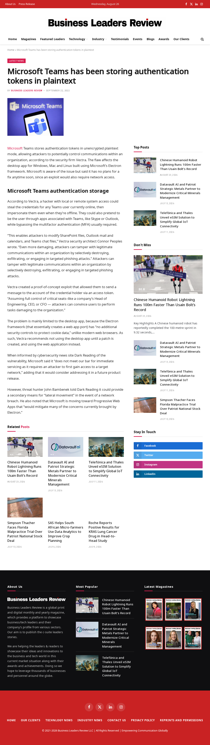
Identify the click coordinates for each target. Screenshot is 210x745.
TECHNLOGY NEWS (59, 720)
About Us (10, 4)
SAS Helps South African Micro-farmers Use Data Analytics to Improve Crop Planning (65, 532)
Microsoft (15, 148)
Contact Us (116, 720)
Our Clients (181, 39)
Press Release (27, 4)
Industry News (90, 720)
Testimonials (120, 39)
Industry (98, 39)
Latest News (16, 60)
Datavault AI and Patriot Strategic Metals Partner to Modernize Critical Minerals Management (62, 473)
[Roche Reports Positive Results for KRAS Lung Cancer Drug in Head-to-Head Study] (106, 507)
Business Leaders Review (26, 90)
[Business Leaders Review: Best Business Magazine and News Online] (105, 23)
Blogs (150, 39)
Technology (77, 39)
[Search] (202, 39)
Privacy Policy (143, 720)
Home (12, 39)
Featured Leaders (52, 39)
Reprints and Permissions (181, 720)
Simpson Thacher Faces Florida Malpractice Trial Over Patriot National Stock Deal (24, 532)
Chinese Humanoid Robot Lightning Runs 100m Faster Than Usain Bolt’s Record (24, 469)
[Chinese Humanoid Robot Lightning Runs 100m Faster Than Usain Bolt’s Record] (25, 447)
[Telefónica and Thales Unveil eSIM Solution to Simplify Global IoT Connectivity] (106, 447)
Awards (164, 39)
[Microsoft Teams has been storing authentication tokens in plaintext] (35, 135)
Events (137, 39)
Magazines (28, 39)
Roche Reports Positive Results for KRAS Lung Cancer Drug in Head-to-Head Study (104, 532)
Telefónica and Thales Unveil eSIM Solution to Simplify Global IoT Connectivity (106, 469)
